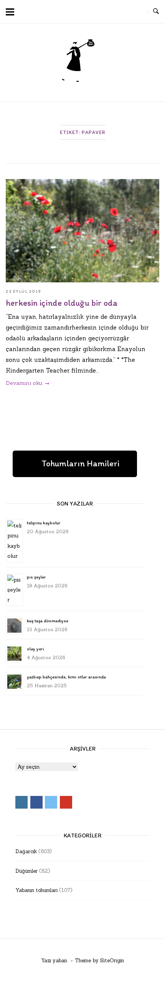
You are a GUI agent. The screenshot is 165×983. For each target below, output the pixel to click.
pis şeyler (36, 577)
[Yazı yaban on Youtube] (137, 12)
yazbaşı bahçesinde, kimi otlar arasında (66, 677)
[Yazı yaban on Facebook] (109, 12)
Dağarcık (26, 851)
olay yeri (35, 648)
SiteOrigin (112, 960)
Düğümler (26, 871)
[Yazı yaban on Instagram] (95, 12)
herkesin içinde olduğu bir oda (61, 303)
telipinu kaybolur (43, 522)
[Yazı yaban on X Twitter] (123, 12)
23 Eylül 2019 (23, 291)
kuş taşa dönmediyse (47, 620)
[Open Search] (156, 11)
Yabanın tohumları (36, 890)
